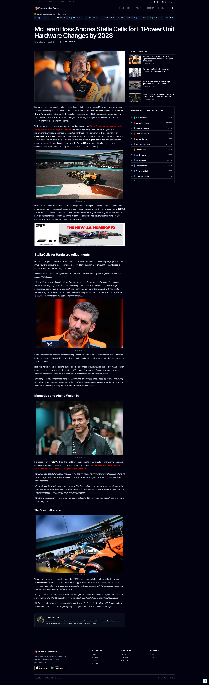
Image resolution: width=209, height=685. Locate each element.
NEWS (129, 8)
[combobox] (166, 110)
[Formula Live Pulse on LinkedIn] (154, 2)
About (152, 654)
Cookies (172, 678)
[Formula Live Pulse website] (158, 2)
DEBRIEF (150, 8)
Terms (166, 678)
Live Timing (125, 654)
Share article (68, 42)
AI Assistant (125, 660)
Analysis (95, 657)
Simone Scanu (39, 42)
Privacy (160, 678)
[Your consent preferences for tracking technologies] (205, 681)
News (94, 654)
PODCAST (162, 8)
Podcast (95, 663)
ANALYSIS (140, 8)
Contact (152, 657)
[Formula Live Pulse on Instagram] (151, 2)
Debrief (94, 660)
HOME (121, 8)
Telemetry (124, 657)
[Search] (173, 8)
